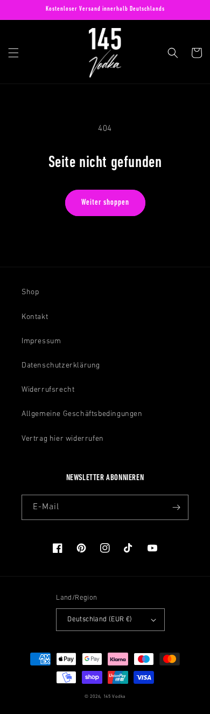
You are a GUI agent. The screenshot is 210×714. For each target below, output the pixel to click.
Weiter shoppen (105, 203)
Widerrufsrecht (48, 390)
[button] (13, 53)
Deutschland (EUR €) (99, 619)
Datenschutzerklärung (61, 366)
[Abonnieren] (176, 507)
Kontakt (35, 317)
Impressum (41, 341)
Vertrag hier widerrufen (63, 439)
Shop (30, 292)
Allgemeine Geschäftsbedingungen (82, 414)
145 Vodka (114, 697)
